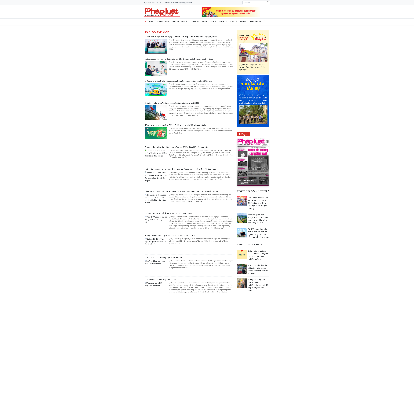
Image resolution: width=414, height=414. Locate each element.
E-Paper (243, 134)
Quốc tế (175, 21)
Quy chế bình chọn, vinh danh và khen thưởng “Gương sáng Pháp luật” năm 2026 (252, 67)
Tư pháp (160, 21)
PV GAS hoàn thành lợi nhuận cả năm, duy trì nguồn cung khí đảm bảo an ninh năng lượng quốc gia (258, 234)
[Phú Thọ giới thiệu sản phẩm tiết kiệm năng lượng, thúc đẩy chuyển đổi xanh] (242, 269)
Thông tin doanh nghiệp (253, 191)
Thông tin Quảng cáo (250, 244)
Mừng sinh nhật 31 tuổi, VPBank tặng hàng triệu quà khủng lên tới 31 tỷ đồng (178, 81)
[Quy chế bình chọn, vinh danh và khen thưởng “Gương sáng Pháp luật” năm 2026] (253, 52)
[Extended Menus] (264, 21)
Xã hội (204, 21)
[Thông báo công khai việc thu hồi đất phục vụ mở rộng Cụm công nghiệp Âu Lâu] (242, 254)
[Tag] (162, 12)
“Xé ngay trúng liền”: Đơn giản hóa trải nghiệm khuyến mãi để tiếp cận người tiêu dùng (258, 285)
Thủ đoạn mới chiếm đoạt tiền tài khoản (162, 279)
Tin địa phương (255, 21)
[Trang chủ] (145, 21)
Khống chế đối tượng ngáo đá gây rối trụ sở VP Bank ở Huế (170, 235)
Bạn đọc (243, 21)
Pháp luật (196, 21)
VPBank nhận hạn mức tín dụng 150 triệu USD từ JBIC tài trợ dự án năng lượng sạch (181, 37)
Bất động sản (232, 21)
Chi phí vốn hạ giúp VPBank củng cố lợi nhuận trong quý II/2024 (172, 103)
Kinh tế (221, 21)
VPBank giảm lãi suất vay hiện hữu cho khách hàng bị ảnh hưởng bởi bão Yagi (179, 59)
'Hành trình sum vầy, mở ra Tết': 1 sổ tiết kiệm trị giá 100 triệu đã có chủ (175, 125)
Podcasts (185, 21)
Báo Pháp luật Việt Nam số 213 (252, 180)
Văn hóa (213, 21)
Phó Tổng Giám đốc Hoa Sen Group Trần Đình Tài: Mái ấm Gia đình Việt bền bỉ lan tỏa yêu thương (258, 203)
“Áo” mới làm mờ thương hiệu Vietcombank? (164, 257)
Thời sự (151, 21)
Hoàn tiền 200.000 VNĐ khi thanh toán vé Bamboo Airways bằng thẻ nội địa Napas (180, 169)
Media (167, 21)
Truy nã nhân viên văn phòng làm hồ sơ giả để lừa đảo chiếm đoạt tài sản (176, 147)
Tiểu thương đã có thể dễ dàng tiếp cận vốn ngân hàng (168, 213)
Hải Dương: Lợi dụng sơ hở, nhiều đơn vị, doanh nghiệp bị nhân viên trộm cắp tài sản (181, 191)
